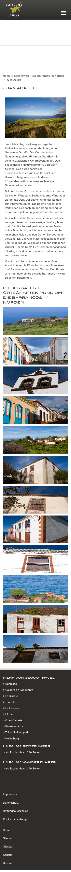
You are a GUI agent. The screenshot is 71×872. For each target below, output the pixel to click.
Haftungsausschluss (15, 810)
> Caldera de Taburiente (18, 689)
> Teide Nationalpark (16, 732)
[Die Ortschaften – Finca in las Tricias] (35, 470)
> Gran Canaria (12, 720)
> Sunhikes (10, 683)
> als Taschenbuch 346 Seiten (21, 752)
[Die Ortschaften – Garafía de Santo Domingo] (35, 411)
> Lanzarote (10, 695)
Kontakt (7, 854)
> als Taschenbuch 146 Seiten (21, 768)
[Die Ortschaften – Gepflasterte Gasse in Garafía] (35, 351)
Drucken (8, 863)
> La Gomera (11, 708)
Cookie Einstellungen (16, 819)
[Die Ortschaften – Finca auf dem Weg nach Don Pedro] (35, 619)
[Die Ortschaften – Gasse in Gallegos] (35, 530)
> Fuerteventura (13, 726)
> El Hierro (9, 714)
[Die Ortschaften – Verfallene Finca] (35, 649)
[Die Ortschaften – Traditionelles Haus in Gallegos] (35, 560)
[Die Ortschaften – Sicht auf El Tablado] (35, 589)
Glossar (8, 846)
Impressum (10, 794)
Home (6, 830)
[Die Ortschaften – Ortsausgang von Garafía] (35, 440)
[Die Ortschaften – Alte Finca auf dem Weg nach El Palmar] (35, 321)
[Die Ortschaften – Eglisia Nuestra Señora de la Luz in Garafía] (35, 381)
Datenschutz (11, 802)
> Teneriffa (9, 702)
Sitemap (8, 838)
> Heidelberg (11, 738)
